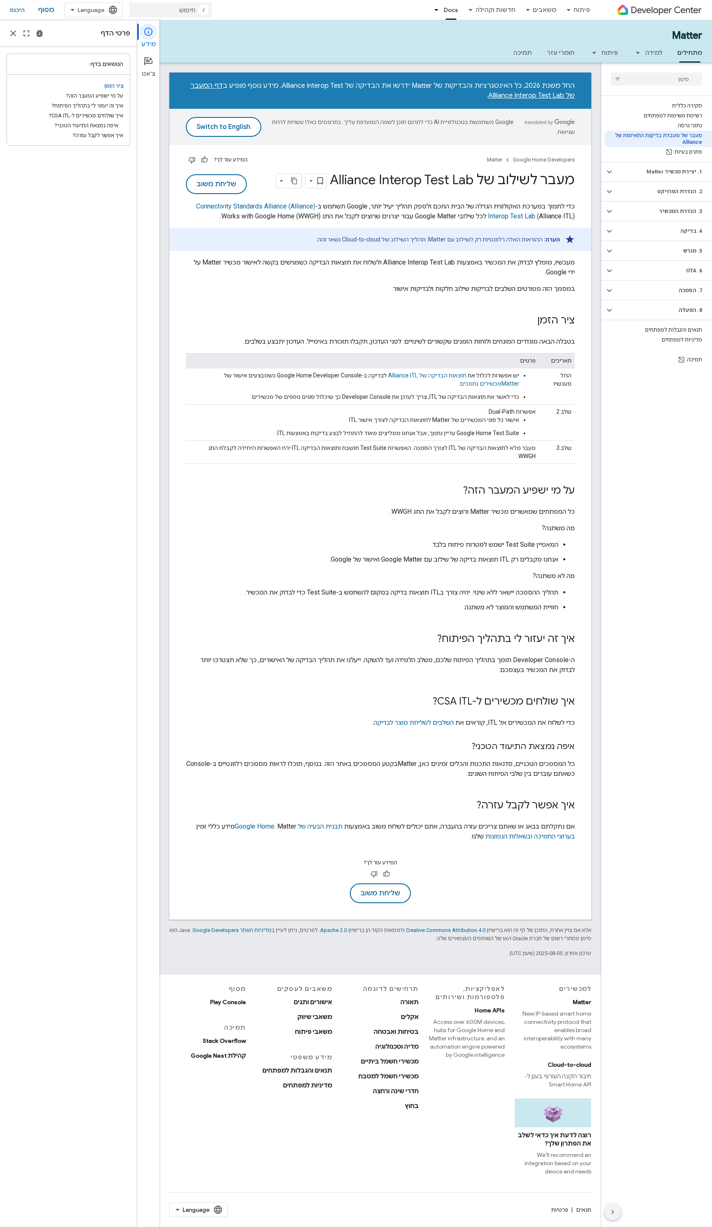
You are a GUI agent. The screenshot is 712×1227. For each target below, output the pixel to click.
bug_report (39, 33)
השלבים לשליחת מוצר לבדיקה (414, 722)
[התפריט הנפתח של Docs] (434, 10)
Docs (451, 10)
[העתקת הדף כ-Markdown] (294, 181)
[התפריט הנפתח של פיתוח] (592, 53)
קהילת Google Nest (218, 1055)
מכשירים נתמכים (489, 383)
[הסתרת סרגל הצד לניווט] (612, 1212)
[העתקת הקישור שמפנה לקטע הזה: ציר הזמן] (529, 321)
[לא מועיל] (192, 160)
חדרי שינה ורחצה (396, 1091)
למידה (654, 52)
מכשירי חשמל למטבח (388, 1076)
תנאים (583, 1209)
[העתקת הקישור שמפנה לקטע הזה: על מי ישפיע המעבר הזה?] (455, 491)
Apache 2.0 (333, 930)
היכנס (17, 10)
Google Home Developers (544, 160)
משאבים (544, 10)
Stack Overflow (224, 1040)
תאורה (409, 1002)
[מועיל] (204, 160)
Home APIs (490, 1010)
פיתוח (582, 10)
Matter (687, 35)
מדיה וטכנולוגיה (397, 1046)
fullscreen (26, 33)
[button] (663, 172)
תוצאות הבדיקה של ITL (427, 375)
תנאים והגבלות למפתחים (297, 1070)
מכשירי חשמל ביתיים (390, 1061)
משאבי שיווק (314, 1017)
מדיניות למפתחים (307, 1085)
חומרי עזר (560, 52)
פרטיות (559, 1209)
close (13, 33)
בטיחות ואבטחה (396, 1031)
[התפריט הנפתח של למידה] (635, 53)
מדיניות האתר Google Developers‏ (232, 930)
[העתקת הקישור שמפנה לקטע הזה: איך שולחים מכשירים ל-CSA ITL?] (424, 702)
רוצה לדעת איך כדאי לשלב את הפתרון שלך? (554, 1139)
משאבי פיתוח (313, 1031)
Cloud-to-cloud (569, 1064)
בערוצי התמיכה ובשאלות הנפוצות (530, 836)
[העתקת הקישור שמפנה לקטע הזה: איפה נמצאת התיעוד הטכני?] (463, 747)
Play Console (228, 1002)
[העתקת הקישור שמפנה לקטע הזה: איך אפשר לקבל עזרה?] (468, 806)
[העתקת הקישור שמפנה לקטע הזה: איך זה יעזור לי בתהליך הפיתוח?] (429, 639)
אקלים (410, 1017)
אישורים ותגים (313, 1002)
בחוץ (412, 1106)
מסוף (46, 10)
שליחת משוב (216, 184)
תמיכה (522, 52)
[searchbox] (656, 79)
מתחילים (689, 52)
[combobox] (170, 9)
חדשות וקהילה (495, 10)
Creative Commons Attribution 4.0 (445, 930)
